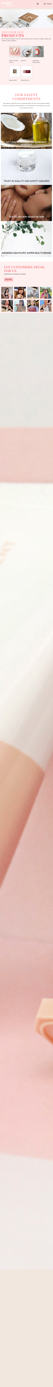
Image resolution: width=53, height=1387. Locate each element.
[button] (2, 18)
